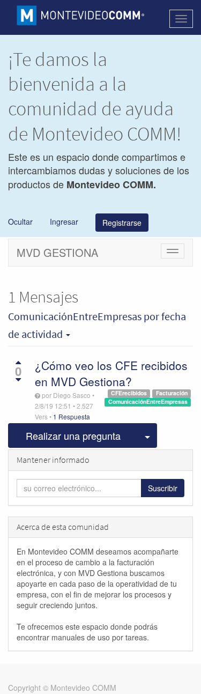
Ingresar (63, 221)
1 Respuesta (71, 416)
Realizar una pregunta (73, 435)
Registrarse (122, 222)
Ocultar (20, 221)
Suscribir (162, 488)
